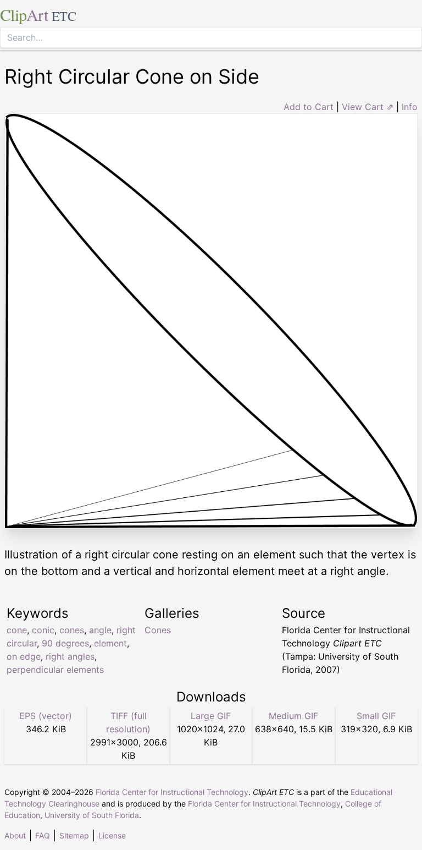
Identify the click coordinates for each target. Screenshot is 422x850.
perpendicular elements (55, 669)
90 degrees (65, 643)
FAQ (42, 835)
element (110, 643)
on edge (24, 656)
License (112, 835)
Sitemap (74, 835)
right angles (70, 656)
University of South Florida (92, 815)
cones (71, 629)
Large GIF (211, 715)
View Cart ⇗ (367, 106)
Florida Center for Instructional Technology (172, 792)
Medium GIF (293, 715)
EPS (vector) (45, 715)
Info (410, 106)
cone (17, 629)
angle (100, 629)
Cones (158, 629)
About (15, 835)
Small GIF (376, 715)
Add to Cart (309, 106)
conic (43, 629)
